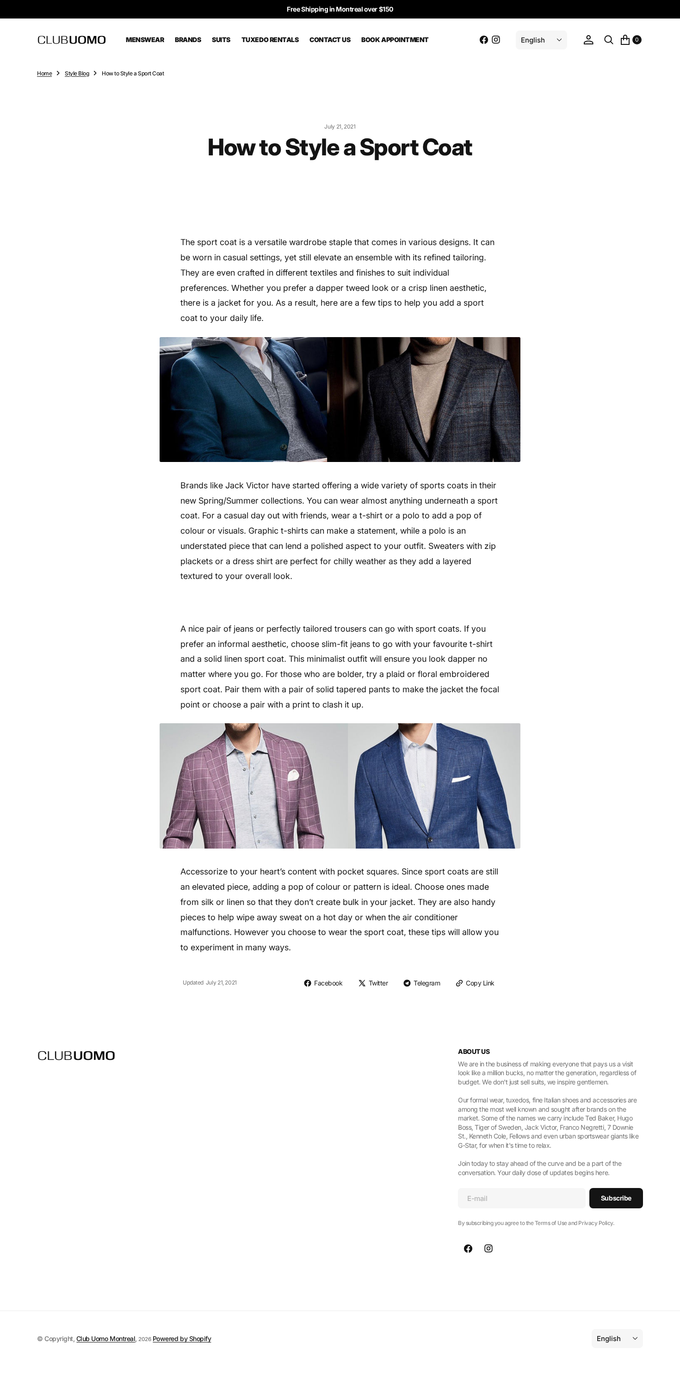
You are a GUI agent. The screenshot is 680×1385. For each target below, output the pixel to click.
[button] (588, 40)
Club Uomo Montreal (105, 1338)
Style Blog (77, 73)
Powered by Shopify (182, 1338)
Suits (221, 39)
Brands (188, 39)
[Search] (609, 40)
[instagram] (496, 40)
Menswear (145, 39)
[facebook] (484, 40)
